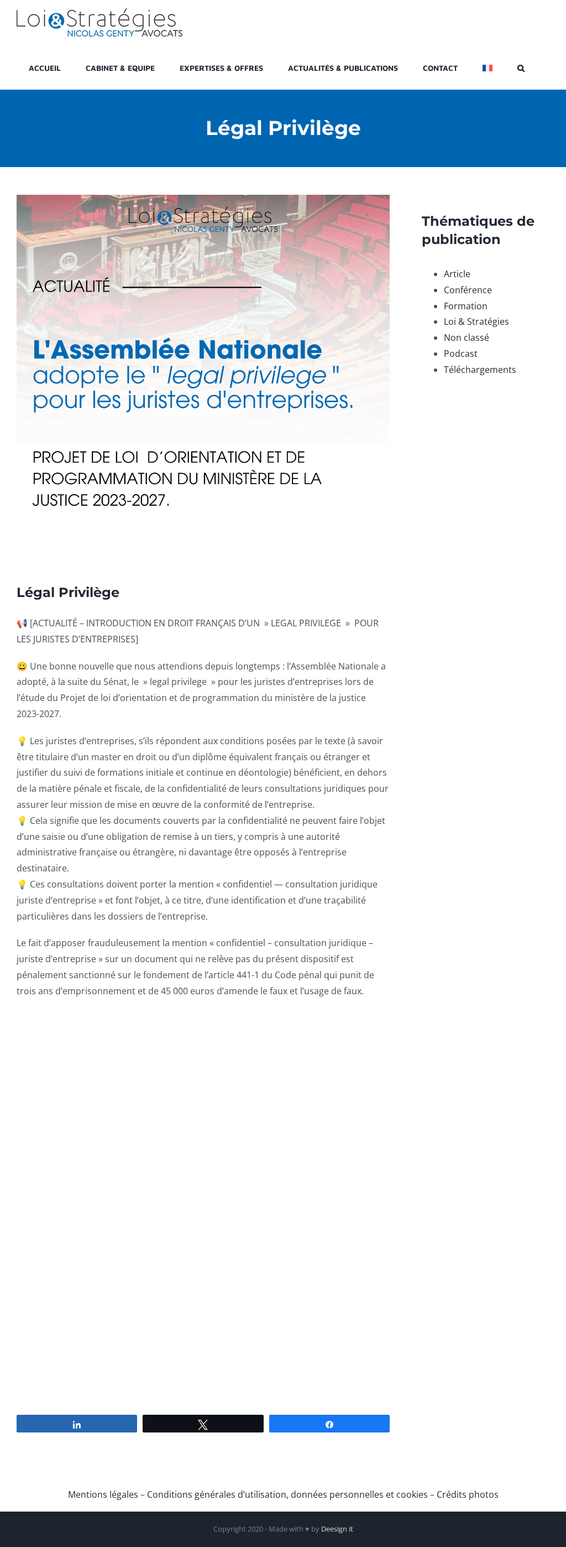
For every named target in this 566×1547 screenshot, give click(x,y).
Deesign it (337, 1529)
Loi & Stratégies (476, 321)
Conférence (468, 290)
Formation (466, 306)
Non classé (466, 337)
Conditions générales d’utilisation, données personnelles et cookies (287, 1494)
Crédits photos (468, 1494)
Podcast (461, 353)
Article (457, 274)
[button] (521, 67)
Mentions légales (103, 1494)
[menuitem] (487, 67)
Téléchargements (480, 370)
